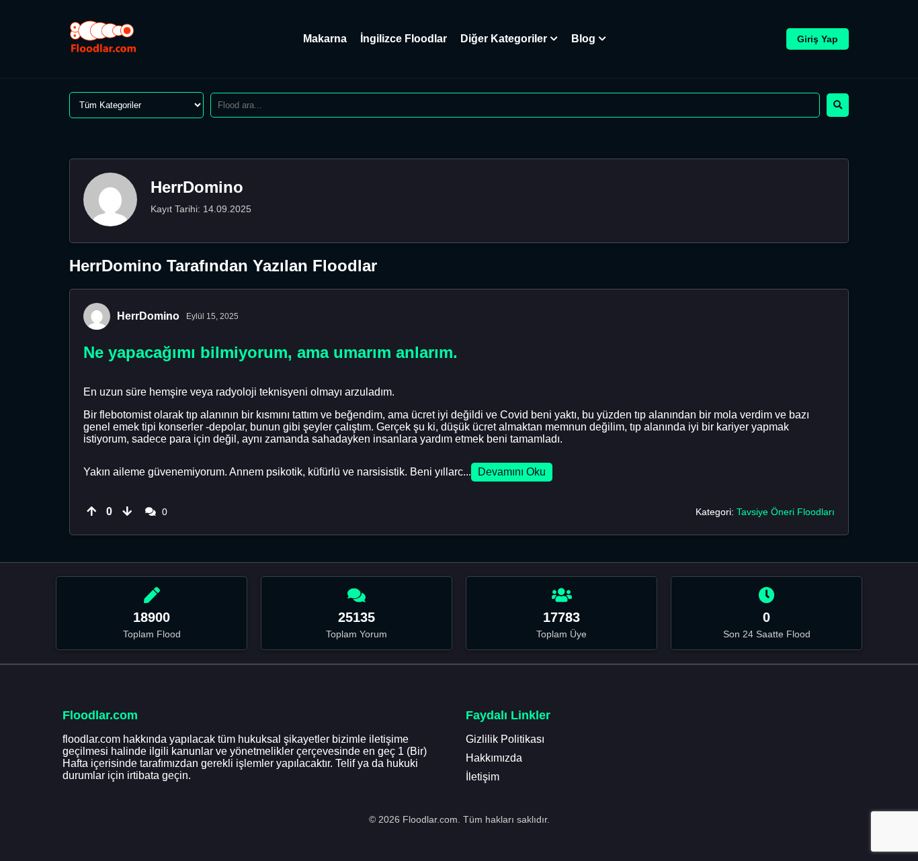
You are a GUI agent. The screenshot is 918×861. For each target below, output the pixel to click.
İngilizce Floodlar (403, 38)
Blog (583, 38)
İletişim (482, 776)
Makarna (325, 38)
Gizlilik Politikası (505, 739)
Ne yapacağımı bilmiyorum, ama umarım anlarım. (270, 352)
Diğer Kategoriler (503, 38)
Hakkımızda (494, 758)
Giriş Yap (817, 39)
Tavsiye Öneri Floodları (786, 511)
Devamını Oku (512, 472)
